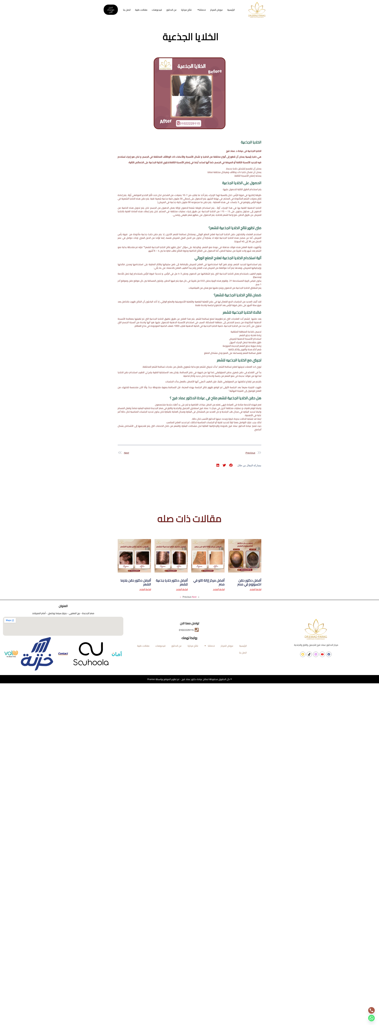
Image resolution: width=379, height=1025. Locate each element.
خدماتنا (202, 10)
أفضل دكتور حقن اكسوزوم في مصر (249, 582)
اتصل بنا (127, 10)
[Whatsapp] (371, 1018)
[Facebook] (328, 654)
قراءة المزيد (255, 589)
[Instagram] (315, 654)
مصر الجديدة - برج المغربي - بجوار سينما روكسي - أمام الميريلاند (63, 613)
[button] (201, 9)
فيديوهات (157, 10)
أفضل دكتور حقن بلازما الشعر (136, 582)
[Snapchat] (302, 654)
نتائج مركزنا (186, 10)
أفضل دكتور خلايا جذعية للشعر (172, 582)
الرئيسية (231, 10)
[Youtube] (322, 654)
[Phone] (371, 1010)
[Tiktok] (309, 654)
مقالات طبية (141, 10)
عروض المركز (216, 10)
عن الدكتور (171, 10)
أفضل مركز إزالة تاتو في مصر (209, 582)
